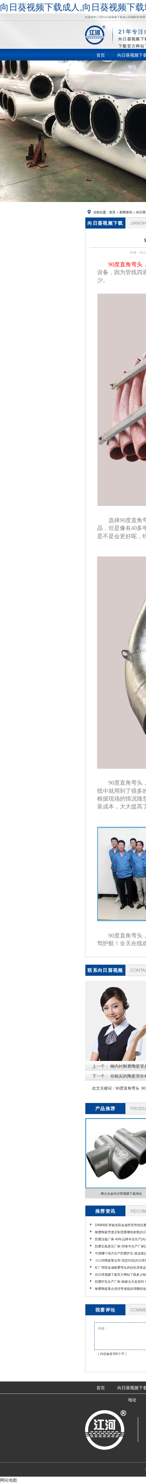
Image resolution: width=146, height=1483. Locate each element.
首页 (112, 211)
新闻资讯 (125, 211)
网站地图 (8, 1480)
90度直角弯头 (127, 1088)
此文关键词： (104, 1088)
